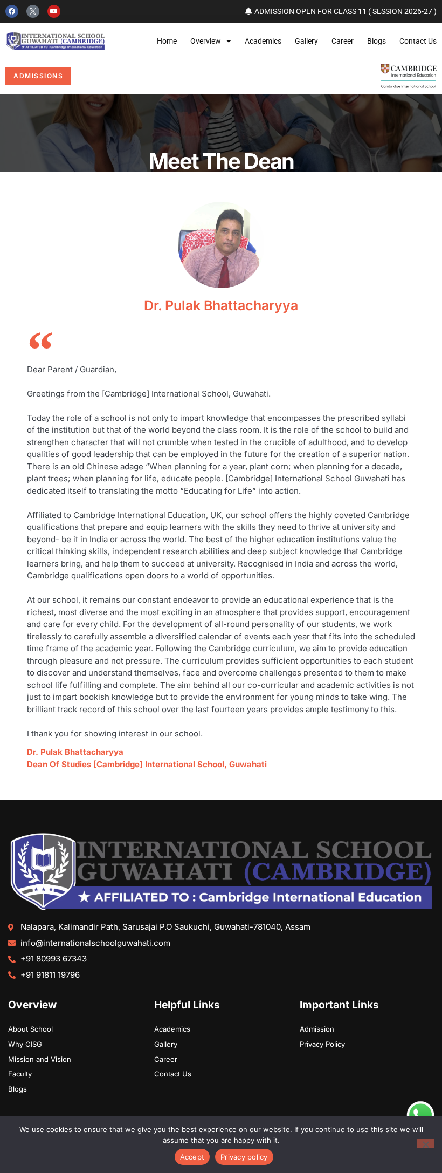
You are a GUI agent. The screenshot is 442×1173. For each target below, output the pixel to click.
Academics (263, 41)
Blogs (376, 41)
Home (167, 41)
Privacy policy (244, 1156)
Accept (192, 1156)
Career (343, 41)
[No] (425, 1143)
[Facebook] (11, 11)
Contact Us (418, 41)
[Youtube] (53, 11)
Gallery (306, 41)
